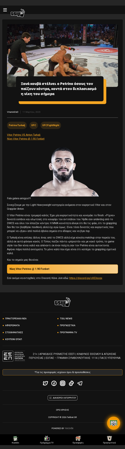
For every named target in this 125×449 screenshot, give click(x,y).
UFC (33, 125)
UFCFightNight (50, 125)
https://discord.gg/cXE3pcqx (85, 278)
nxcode (69, 428)
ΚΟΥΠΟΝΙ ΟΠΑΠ (13, 339)
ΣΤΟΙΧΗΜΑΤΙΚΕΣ (14, 332)
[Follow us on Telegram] (80, 383)
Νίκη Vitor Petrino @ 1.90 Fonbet (29, 268)
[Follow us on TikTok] (71, 383)
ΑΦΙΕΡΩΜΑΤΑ (12, 325)
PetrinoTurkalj (17, 125)
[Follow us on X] (45, 383)
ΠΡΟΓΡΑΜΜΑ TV (68, 332)
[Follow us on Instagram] (63, 383)
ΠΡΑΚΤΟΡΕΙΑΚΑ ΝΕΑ (16, 318)
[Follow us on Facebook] (54, 383)
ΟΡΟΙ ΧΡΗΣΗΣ (62, 410)
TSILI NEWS (66, 318)
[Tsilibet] (18, 13)
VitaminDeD (12, 112)
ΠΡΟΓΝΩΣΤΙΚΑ (67, 325)
